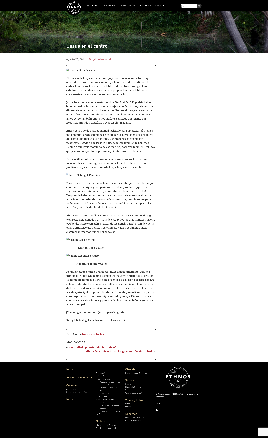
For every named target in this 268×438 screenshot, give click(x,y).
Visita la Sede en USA (133, 393)
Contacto (72, 385)
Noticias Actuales (93, 334)
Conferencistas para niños (76, 392)
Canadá (101, 376)
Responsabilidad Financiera (136, 390)
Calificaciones (103, 402)
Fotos (127, 403)
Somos (129, 380)
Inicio (69, 369)
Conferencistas (72, 389)
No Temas (100, 414)
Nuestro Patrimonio (133, 387)
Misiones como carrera (105, 399)
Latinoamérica (103, 393)
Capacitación (101, 373)
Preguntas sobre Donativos (136, 373)
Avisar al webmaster (79, 377)
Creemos (128, 384)
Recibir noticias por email (106, 428)
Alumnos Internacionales (110, 382)
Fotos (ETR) (104, 385)
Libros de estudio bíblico (134, 417)
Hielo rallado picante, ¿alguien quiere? (92, 347)
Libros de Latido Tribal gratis (107, 425)
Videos (128, 406)
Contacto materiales (133, 420)
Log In (158, 403)
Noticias (101, 421)
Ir (97, 369)
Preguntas (102, 408)
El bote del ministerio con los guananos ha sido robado (119, 351)
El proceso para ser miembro (109, 405)
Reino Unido (103, 396)
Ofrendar (131, 369)
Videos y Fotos (134, 400)
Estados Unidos (104, 379)
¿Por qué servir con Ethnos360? (108, 411)
